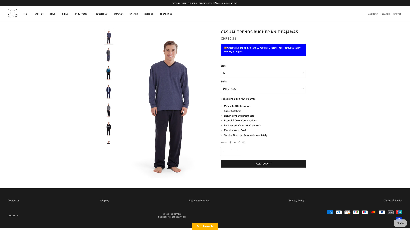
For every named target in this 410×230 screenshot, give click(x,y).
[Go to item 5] (108, 110)
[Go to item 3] (108, 73)
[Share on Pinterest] (239, 142)
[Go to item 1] (108, 37)
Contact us (13, 200)
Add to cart (263, 163)
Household (101, 14)
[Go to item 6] (108, 128)
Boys (53, 14)
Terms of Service (393, 200)
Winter (134, 14)
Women (39, 14)
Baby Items (81, 14)
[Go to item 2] (108, 54)
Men (26, 14)
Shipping (104, 200)
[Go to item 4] (108, 91)
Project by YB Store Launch (172, 217)
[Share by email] (243, 142)
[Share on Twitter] (235, 142)
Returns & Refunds (199, 200)
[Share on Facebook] (230, 142)
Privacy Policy (296, 200)
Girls (65, 14)
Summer (118, 14)
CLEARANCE (166, 14)
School (149, 14)
